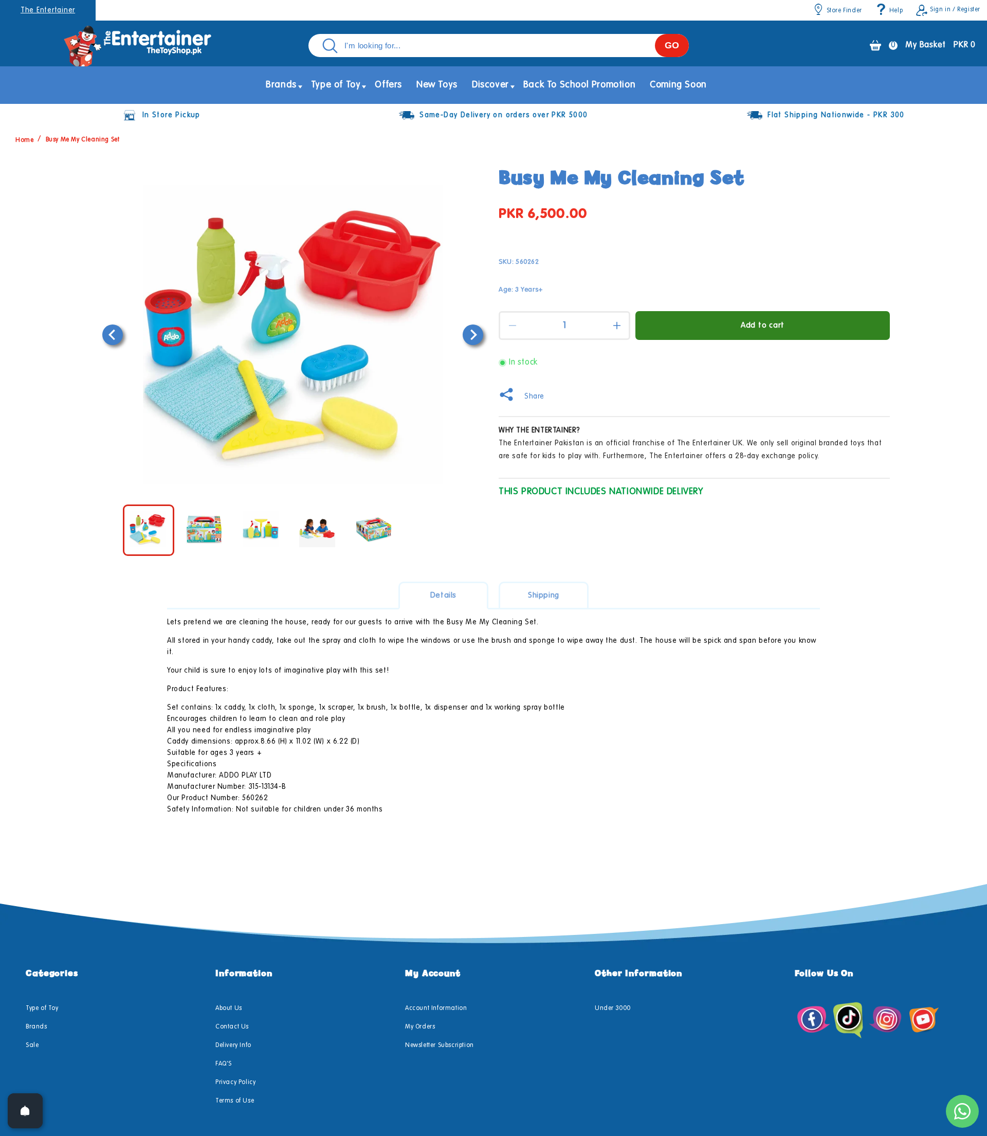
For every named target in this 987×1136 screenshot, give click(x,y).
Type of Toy (42, 1008)
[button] (281, 85)
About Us (228, 1008)
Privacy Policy (235, 1082)
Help (896, 11)
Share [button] (534, 396)
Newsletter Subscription (439, 1045)
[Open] (25, 1110)
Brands (36, 1027)
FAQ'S (223, 1064)
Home (24, 140)
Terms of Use (234, 1101)
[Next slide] (473, 334)
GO (672, 45)
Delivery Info (233, 1045)
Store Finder (844, 11)
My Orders (420, 1027)
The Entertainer (48, 10)
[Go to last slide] (112, 334)
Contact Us (232, 1027)
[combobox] (498, 45)
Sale (32, 1045)
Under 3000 (613, 1008)
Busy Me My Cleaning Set (83, 140)
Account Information (436, 1008)
